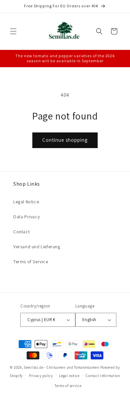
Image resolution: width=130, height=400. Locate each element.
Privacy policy (41, 375)
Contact (21, 232)
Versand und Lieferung (36, 247)
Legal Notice (26, 202)
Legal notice (69, 375)
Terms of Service (30, 262)
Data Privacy (26, 217)
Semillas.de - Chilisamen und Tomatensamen (61, 367)
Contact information (103, 375)
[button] (13, 31)
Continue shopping (65, 140)
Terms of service (68, 385)
